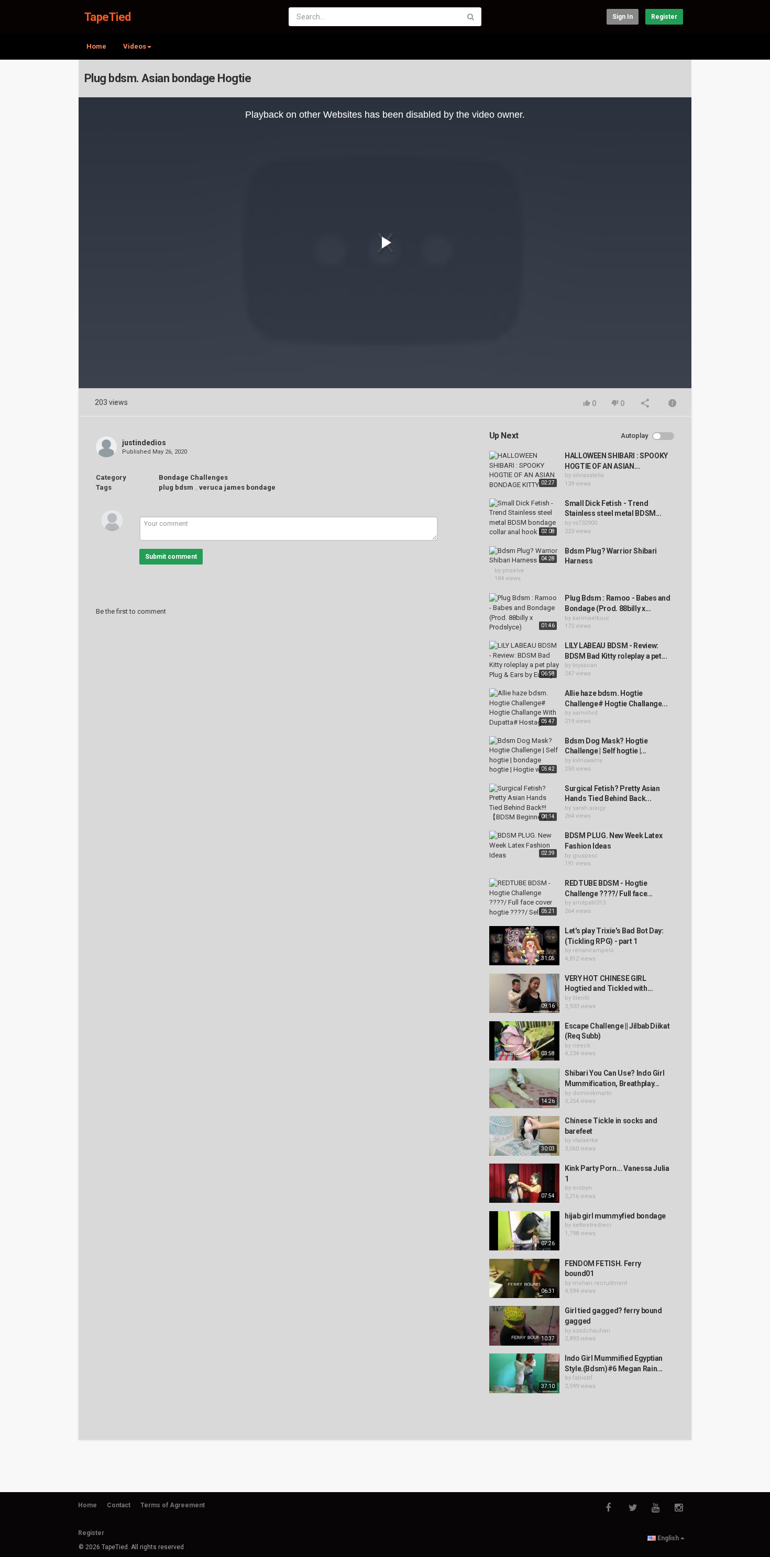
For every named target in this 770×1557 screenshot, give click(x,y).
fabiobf (582, 1377)
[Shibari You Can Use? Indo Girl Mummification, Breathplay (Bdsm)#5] (524, 1088)
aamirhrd (585, 712)
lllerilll (581, 998)
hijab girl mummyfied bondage (615, 1216)
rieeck (581, 1045)
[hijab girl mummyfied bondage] (524, 1231)
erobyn (582, 1187)
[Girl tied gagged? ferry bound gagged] (524, 1326)
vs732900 (585, 523)
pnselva (513, 570)
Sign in (622, 16)
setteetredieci (592, 1225)
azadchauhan (591, 1330)
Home (96, 46)
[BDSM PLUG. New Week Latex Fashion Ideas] (524, 845)
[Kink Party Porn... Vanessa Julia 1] (524, 1183)
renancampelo (593, 950)
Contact (118, 1505)
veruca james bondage (237, 487)
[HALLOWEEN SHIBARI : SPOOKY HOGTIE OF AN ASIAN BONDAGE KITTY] (524, 470)
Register (664, 16)
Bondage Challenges (193, 477)
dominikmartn (592, 1093)
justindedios (144, 442)
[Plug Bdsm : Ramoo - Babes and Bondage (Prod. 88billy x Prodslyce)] (524, 612)
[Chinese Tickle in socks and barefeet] (524, 1136)
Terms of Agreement (172, 1505)
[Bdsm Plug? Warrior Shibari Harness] (524, 556)
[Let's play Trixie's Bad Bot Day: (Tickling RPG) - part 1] (524, 946)
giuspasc (585, 855)
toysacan (585, 665)
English (668, 1538)
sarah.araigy (589, 808)
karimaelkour (591, 618)
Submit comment (171, 556)
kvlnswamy (587, 760)
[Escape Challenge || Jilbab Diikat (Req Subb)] (524, 1041)
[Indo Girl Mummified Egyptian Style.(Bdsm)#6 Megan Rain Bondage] (524, 1373)
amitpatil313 (589, 902)
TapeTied (107, 17)
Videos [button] (134, 46)
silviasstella (588, 475)
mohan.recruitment (600, 1283)
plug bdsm (176, 487)
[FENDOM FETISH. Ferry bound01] (524, 1279)
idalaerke (585, 1140)
